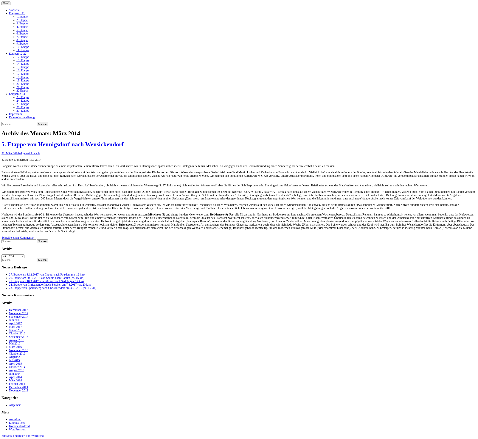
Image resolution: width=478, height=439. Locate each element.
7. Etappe (22, 36)
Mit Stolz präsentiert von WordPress (22, 435)
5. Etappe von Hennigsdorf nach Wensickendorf (62, 144)
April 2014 (15, 377)
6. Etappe (22, 33)
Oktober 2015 (17, 353)
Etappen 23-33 (17, 93)
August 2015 (16, 356)
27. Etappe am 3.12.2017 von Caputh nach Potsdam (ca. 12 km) (47, 274)
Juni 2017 (15, 320)
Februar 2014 (17, 383)
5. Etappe (22, 30)
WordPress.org (17, 429)
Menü (6, 3)
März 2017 (15, 326)
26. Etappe (22, 107)
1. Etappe (22, 16)
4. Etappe (22, 26)
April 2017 (15, 323)
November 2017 (18, 313)
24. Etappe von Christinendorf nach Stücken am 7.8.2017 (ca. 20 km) (50, 284)
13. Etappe (22, 60)
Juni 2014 (15, 373)
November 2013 (18, 390)
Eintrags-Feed (17, 422)
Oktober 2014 (17, 367)
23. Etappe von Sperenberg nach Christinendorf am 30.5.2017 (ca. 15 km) (52, 287)
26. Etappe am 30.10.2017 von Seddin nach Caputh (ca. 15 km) (46, 277)
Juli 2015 (14, 360)
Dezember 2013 (18, 387)
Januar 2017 (16, 330)
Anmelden (15, 419)
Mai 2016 (14, 343)
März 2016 (15, 346)
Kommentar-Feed (19, 426)
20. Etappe (22, 83)
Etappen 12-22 (17, 53)
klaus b (35, 153)
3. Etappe (22, 23)
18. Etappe (22, 77)
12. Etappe (22, 57)
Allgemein (25, 153)
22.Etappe (22, 90)
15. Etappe (22, 67)
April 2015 (15, 363)
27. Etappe (22, 110)
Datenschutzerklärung (22, 117)
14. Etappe (22, 63)
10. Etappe (22, 46)
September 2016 (18, 336)
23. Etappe (22, 97)
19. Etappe (22, 80)
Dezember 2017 (18, 309)
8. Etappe (22, 40)
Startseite (14, 10)
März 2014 (15, 380)
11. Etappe (22, 50)
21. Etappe (22, 87)
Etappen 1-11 (17, 13)
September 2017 (18, 316)
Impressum (15, 114)
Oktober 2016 (17, 333)
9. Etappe (22, 43)
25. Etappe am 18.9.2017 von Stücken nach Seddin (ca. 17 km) (46, 281)
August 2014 (16, 370)
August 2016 (16, 340)
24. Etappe (22, 100)
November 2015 (18, 350)
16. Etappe (22, 70)
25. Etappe (22, 104)
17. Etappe (22, 73)
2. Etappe (22, 20)
